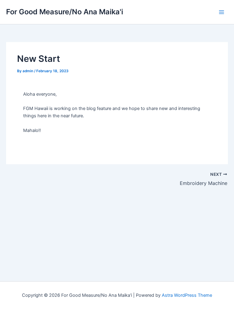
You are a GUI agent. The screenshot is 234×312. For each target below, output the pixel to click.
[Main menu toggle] (221, 12)
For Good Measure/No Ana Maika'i (64, 11)
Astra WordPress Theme (187, 295)
